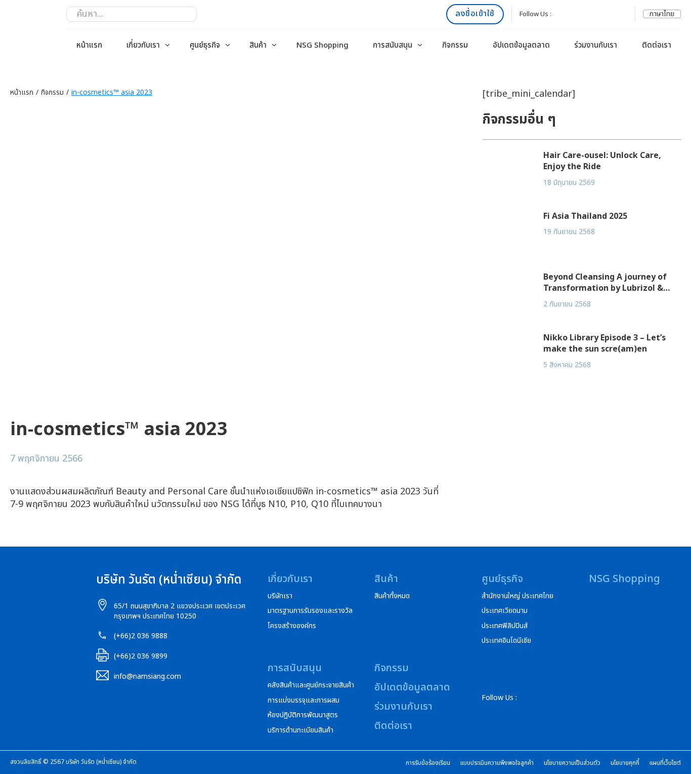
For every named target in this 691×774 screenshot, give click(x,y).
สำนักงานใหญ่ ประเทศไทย (517, 596)
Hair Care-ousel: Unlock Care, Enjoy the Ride (602, 161)
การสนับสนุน (392, 45)
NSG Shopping (322, 45)
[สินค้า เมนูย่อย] (274, 45)
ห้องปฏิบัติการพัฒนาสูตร (303, 715)
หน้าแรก (89, 45)
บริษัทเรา (280, 596)
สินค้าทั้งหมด (392, 596)
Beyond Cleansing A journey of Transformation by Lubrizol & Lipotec (605, 288)
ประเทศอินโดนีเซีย (506, 641)
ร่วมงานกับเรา (595, 45)
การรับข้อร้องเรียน (428, 763)
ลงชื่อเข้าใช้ (475, 14)
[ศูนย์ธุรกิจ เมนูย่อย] (227, 45)
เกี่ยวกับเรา (143, 45)
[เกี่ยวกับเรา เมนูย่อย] (167, 45)
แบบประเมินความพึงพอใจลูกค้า (497, 763)
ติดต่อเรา (656, 45)
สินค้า (258, 45)
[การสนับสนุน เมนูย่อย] (419, 45)
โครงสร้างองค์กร (292, 626)
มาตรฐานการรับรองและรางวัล (310, 611)
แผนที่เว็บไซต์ (665, 763)
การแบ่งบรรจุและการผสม (303, 700)
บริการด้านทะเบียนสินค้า (300, 730)
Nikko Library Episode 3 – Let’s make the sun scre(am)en (604, 343)
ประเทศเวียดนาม (505, 611)
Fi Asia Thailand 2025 (585, 216)
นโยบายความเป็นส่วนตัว (572, 763)
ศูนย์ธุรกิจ (205, 45)
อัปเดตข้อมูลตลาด (521, 45)
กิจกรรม (455, 45)
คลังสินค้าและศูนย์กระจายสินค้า (311, 685)
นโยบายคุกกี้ (625, 763)
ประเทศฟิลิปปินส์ (505, 626)
